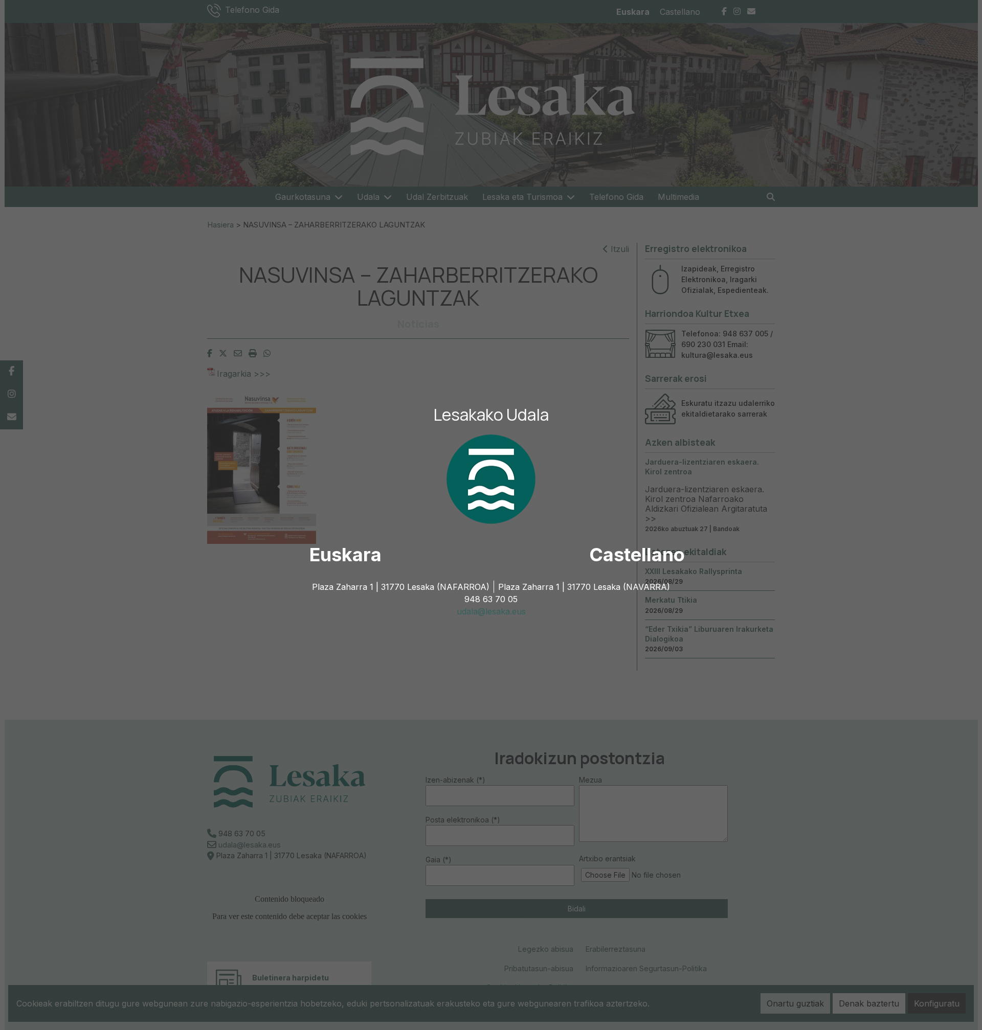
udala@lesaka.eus (491, 611)
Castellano (637, 554)
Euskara (345, 554)
